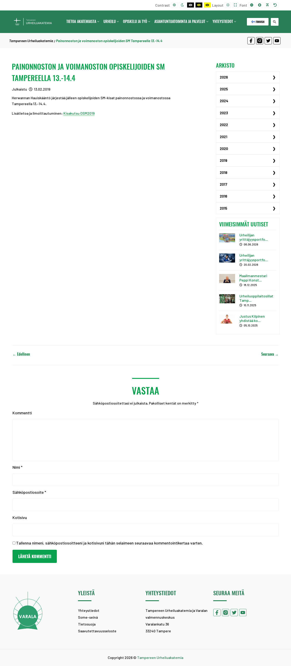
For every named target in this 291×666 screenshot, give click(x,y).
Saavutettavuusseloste (97, 631)
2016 (223, 196)
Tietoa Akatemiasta (81, 21)
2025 (224, 89)
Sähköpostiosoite (29, 492)
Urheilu (109, 21)
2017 (223, 184)
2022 (224, 124)
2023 (224, 113)
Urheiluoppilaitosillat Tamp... (256, 298)
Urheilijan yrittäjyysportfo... (253, 237)
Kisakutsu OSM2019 (79, 113)
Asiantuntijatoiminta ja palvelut (179, 21)
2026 (224, 77)
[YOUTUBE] (277, 40)
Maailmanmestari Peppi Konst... (253, 277)
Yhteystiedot (223, 21)
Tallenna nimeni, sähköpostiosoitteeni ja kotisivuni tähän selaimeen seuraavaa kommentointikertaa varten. (109, 542)
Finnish (259, 22)
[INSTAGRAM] (259, 40)
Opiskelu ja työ (135, 21)
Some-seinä (88, 617)
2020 (224, 148)
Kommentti (22, 412)
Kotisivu (20, 517)
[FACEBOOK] (251, 40)
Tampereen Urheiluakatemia (31, 40)
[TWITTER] (268, 40)
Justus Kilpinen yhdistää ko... (252, 318)
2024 (224, 101)
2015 (223, 208)
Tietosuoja (86, 624)
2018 (223, 172)
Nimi (18, 467)
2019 (223, 160)
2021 (223, 136)
